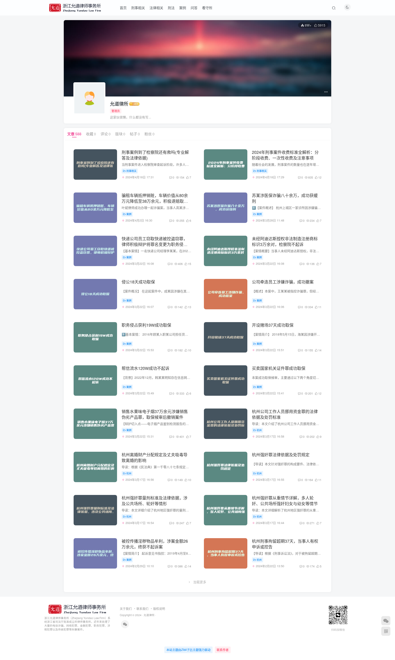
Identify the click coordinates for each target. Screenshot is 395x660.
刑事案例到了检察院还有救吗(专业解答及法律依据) (155, 155)
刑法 (171, 7)
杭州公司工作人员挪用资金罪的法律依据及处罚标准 (285, 414)
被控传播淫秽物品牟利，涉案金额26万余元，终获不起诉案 (155, 544)
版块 (120, 133)
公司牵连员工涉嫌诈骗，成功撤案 (283, 282)
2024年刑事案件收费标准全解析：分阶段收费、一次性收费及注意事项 (285, 155)
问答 (194, 7)
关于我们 (126, 608)
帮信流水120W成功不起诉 (145, 368)
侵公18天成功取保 (138, 282)
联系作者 (223, 649)
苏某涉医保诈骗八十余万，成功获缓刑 (285, 198)
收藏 (91, 133)
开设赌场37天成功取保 (273, 325)
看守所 (207, 7)
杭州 (259, 430)
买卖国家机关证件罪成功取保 (278, 368)
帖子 (135, 133)
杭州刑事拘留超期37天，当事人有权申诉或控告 (285, 544)
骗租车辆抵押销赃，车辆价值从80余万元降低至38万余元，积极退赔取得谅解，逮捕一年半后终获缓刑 (155, 201)
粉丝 (149, 133)
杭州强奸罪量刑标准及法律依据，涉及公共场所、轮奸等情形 (154, 500)
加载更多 (199, 582)
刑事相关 (138, 7)
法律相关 (156, 7)
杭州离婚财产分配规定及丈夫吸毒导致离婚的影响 (154, 457)
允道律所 (119, 104)
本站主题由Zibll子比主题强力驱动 (188, 649)
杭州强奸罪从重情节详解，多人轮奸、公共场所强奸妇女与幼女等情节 (285, 500)
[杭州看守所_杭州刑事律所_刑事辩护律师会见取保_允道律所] (76, 609)
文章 (74, 133)
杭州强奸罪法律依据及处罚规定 (281, 454)
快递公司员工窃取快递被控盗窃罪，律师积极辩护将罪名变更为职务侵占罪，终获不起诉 (154, 244)
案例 (182, 7)
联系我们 (142, 608)
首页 (123, 7)
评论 (106, 133)
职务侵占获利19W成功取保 (146, 325)
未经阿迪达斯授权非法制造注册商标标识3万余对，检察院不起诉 (285, 241)
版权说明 (159, 608)
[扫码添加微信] (385, 620)
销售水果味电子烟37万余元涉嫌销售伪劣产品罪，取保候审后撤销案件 (155, 414)
